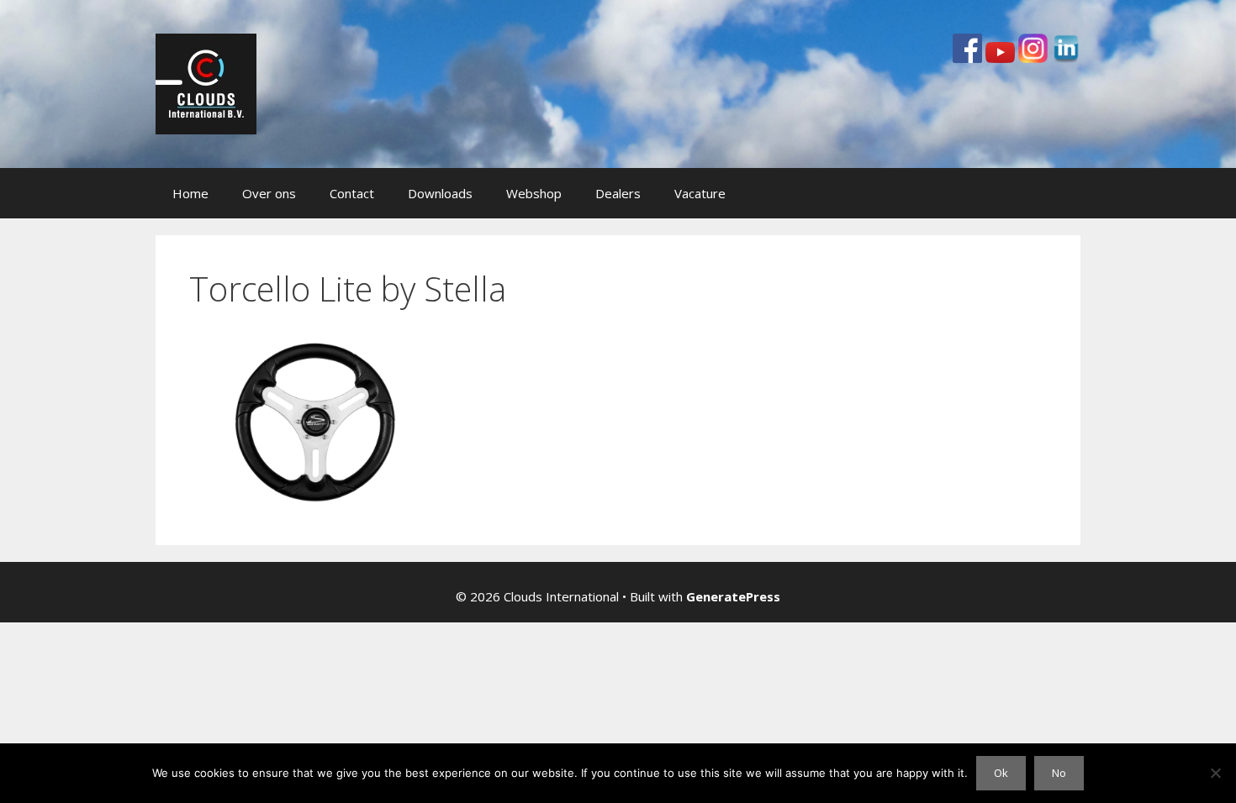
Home (190, 193)
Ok (1001, 772)
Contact (352, 193)
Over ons (269, 193)
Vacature (700, 193)
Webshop (534, 193)
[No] (1215, 772)
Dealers (618, 193)
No (1059, 772)
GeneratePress (733, 596)
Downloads (440, 193)
